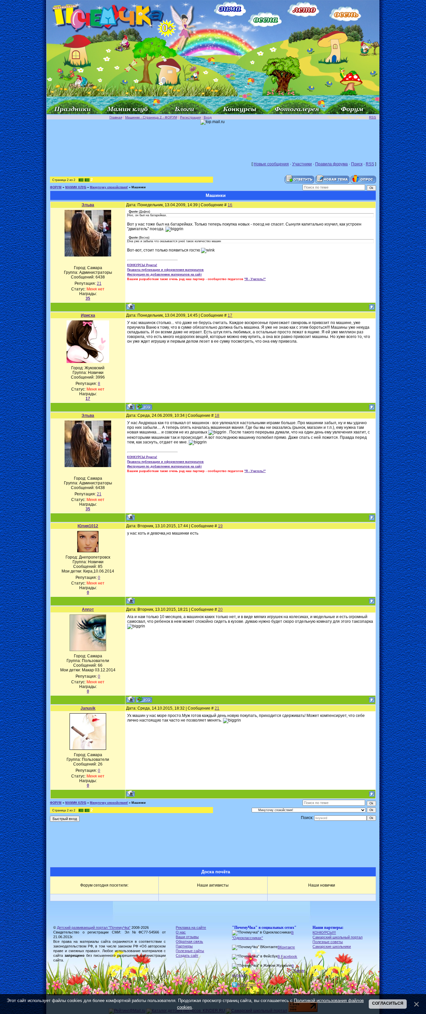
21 (217, 708)
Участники (302, 164)
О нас (181, 932)
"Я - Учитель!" (255, 279)
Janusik (88, 708)
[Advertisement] (213, 140)
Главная (115, 117)
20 (220, 609)
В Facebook (287, 956)
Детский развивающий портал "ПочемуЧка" (93, 928)
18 (217, 415)
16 (230, 205)
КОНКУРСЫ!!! (324, 932)
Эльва (88, 205)
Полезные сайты (190, 951)
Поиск (356, 164)
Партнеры (184, 946)
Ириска (88, 315)
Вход (208, 117)
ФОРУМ (56, 187)
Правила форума (331, 164)
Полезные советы (328, 942)
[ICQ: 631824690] (144, 699)
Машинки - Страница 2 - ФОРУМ (151, 117)
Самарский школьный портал (337, 937)
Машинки (138, 187)
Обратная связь (189, 941)
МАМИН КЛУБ (75, 187)
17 (230, 315)
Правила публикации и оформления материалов (165, 269)
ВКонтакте (286, 947)
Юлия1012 (88, 526)
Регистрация (190, 117)
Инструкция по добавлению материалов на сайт (164, 274)
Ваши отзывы (187, 937)
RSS (372, 117)
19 (220, 526)
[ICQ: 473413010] (144, 407)
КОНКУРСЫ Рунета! (142, 265)
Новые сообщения (271, 164)
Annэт (88, 609)
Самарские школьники (332, 946)
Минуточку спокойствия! (109, 187)
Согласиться (387, 1003)
